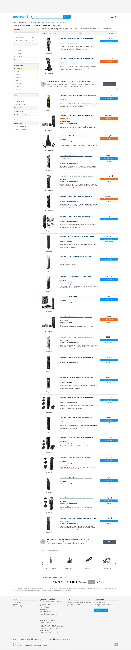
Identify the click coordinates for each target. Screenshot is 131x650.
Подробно (49, 53)
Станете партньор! (100, 610)
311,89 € (109, 518)
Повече (109, 84)
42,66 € (108, 417)
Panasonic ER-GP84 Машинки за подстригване (76, 478)
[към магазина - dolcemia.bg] (50, 403)
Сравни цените (108, 61)
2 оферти (108, 63)
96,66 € (108, 297)
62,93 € (108, 337)
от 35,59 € (108, 196)
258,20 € (109, 438)
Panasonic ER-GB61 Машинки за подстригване (76, 317)
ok (37, 34)
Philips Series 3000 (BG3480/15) (49, 625)
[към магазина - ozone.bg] (50, 161)
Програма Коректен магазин (102, 604)
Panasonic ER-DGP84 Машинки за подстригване (76, 38)
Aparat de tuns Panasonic (63, 639)
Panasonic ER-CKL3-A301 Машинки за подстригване (77, 297)
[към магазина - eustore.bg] (50, 383)
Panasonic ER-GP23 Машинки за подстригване (76, 458)
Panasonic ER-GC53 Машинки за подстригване (76, 196)
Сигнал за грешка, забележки (76, 606)
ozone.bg (108, 161)
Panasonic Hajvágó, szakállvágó (42, 639)
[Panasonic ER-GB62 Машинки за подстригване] (50, 121)
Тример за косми (51, 568)
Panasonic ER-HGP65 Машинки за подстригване (76, 498)
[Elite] (91, 582)
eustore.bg (108, 382)
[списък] (80, 33)
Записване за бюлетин (74, 604)
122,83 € (109, 216)
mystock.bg (108, 362)
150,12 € (109, 277)
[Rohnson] (100, 582)
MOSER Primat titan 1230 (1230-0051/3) (51, 627)
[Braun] (73, 582)
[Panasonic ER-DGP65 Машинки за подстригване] (50, 181)
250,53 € (109, 498)
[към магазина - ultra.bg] (50, 44)
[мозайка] (83, 33)
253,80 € (109, 478)
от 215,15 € (109, 58)
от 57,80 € (108, 317)
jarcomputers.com (109, 241)
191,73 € (109, 458)
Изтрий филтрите (56, 25)
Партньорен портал (100, 602)
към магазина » (108, 41)
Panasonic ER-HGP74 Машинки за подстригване (76, 438)
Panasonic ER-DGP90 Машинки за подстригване (76, 357)
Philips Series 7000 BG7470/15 (49, 632)
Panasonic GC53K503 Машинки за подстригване (76, 377)
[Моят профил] (116, 17)
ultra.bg (108, 43)
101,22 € (109, 256)
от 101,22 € (109, 136)
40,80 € (108, 377)
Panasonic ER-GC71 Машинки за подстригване (76, 156)
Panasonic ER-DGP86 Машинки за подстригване (76, 58)
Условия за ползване (43, 644)
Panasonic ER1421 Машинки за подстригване (75, 256)
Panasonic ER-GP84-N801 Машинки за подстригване (78, 95)
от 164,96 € (109, 176)
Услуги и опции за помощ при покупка (79, 602)
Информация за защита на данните (24, 644)
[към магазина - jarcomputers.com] (50, 242)
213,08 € (109, 38)
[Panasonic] (65, 582)
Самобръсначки (45, 611)
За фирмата (17, 602)
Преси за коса (88, 568)
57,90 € (108, 156)
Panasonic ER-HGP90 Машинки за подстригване (76, 397)
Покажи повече (106, 29)
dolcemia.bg (108, 402)
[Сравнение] (112, 17)
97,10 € (108, 236)
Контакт (15, 604)
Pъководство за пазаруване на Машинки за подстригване (69, 81)
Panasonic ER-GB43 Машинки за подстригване (76, 417)
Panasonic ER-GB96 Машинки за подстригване (76, 216)
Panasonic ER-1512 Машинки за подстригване (76, 277)
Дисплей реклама (99, 606)
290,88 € (109, 357)
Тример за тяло (69, 568)
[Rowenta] (82, 582)
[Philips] (56, 582)
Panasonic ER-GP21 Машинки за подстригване (76, 136)
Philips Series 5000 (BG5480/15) (49, 628)
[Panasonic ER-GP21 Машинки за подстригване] (50, 141)
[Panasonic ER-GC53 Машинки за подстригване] (50, 201)
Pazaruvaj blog (17, 606)
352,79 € (109, 397)
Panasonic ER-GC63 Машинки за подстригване (76, 337)
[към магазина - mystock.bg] (50, 362)
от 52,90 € (108, 116)
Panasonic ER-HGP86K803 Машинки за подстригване (78, 518)
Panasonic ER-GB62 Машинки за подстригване (76, 116)
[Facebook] (116, 644)
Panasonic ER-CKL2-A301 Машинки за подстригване (77, 236)
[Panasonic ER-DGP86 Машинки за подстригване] (50, 64)
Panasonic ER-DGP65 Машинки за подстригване (76, 176)
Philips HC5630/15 (45, 630)
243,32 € (109, 96)
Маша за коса (107, 568)
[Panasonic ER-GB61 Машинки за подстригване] (50, 322)
